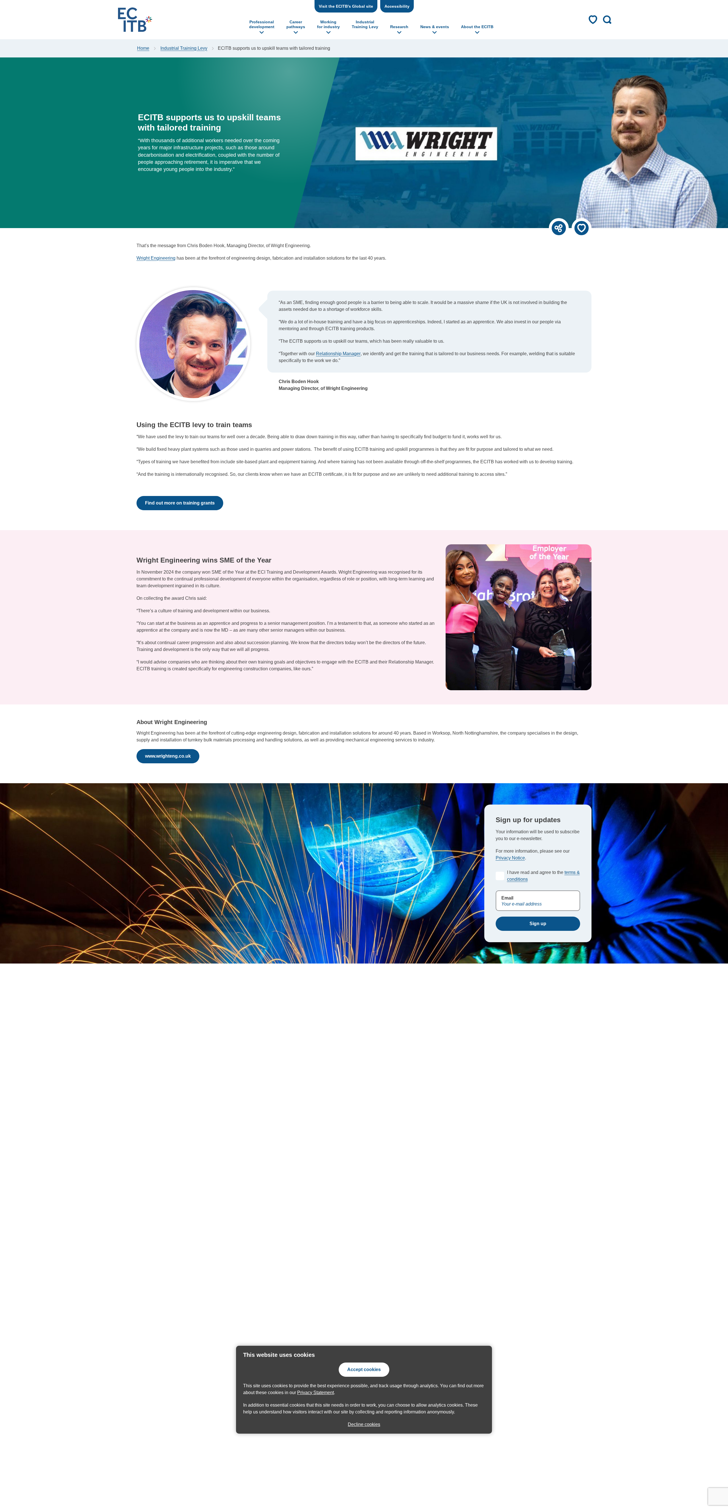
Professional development (261, 24)
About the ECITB (477, 26)
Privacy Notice (510, 857)
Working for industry (328, 24)
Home (143, 48)
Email (507, 898)
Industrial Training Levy (365, 24)
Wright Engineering (155, 258)
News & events (434, 26)
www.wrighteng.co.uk (168, 756)
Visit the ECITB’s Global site (346, 6)
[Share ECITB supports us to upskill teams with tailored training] (559, 228)
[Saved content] (593, 20)
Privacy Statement (315, 1392)
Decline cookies (364, 1424)
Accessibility (397, 6)
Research (399, 26)
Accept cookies (364, 1369)
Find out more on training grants (180, 503)
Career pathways (295, 24)
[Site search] (607, 20)
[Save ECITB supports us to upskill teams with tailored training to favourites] (582, 228)
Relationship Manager (338, 353)
